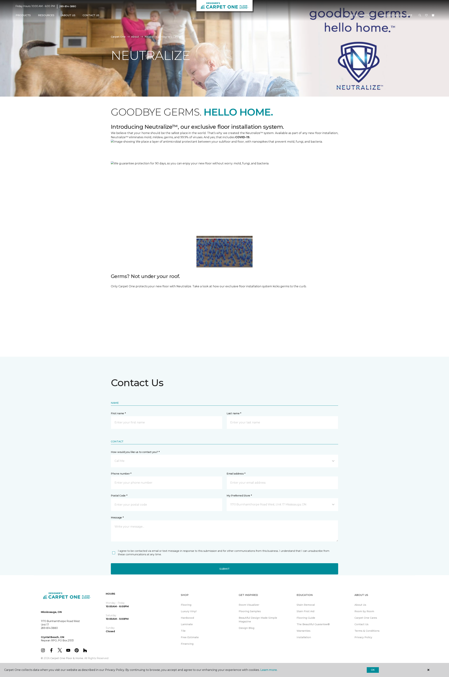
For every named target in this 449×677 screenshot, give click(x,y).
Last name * (234, 413)
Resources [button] (46, 15)
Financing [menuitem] (187, 643)
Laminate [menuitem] (187, 624)
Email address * (236, 473)
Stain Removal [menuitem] (306, 604)
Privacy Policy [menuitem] (363, 637)
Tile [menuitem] (183, 630)
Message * (117, 517)
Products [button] (23, 15)
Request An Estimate (396, 15)
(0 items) (433, 15)
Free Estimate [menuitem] (190, 637)
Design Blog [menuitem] (246, 628)
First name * (118, 413)
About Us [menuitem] (360, 604)
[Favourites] (426, 15)
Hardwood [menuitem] (187, 617)
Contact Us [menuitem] (91, 15)
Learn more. (268, 670)
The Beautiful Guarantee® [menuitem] (313, 624)
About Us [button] (68, 15)
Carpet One (118, 36)
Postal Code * (119, 495)
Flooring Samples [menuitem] (250, 611)
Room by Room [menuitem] (364, 611)
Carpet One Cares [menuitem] (365, 617)
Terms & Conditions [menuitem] (367, 630)
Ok (373, 669)
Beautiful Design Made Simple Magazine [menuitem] (258, 619)
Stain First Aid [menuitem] (305, 611)
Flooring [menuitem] (186, 604)
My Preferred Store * (239, 495)
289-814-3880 (67, 6)
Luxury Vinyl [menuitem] (188, 611)
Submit (224, 568)
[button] (420, 15)
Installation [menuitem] (304, 637)
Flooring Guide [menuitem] (306, 617)
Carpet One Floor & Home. (67, 658)
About (135, 36)
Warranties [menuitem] (303, 630)
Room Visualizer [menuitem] (249, 604)
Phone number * (121, 473)
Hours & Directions (360, 15)
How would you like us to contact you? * (135, 452)
